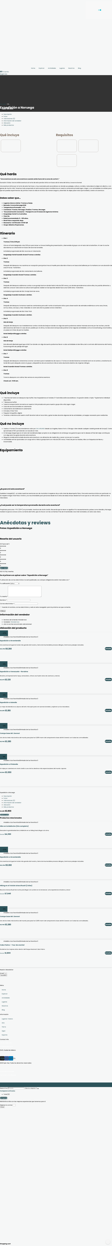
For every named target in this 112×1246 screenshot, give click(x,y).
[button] (3, 74)
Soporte (4, 1035)
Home (33, 68)
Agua (3, 1031)
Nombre (3, 600)
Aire (3, 1023)
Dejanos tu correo (6, 1105)
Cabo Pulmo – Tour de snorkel (12, 945)
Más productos (9, 125)
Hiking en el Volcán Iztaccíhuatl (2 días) (16, 886)
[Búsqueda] (38, 1088)
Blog (79, 68)
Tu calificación (5, 583)
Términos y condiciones (8, 1075)
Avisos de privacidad (7, 1071)
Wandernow (15, 622)
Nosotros (71, 68)
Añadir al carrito (4, 814)
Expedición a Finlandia (9, 764)
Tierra (4, 1027)
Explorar (41, 68)
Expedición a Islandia (8, 702)
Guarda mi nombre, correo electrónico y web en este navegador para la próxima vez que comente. (36, 607)
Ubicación (7, 123)
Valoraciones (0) (9, 119)
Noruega (3, 104)
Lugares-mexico (7, 1019)
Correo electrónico (7, 604)
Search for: (4, 1088)
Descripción (8, 114)
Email (2, 973)
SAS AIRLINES (40, 429)
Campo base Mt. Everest (10, 733)
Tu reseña (4, 596)
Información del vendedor (12, 121)
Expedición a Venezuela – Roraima (14, 672)
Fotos (5, 116)
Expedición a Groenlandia (10, 641)
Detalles (108, 649)
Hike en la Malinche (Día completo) (14, 826)
